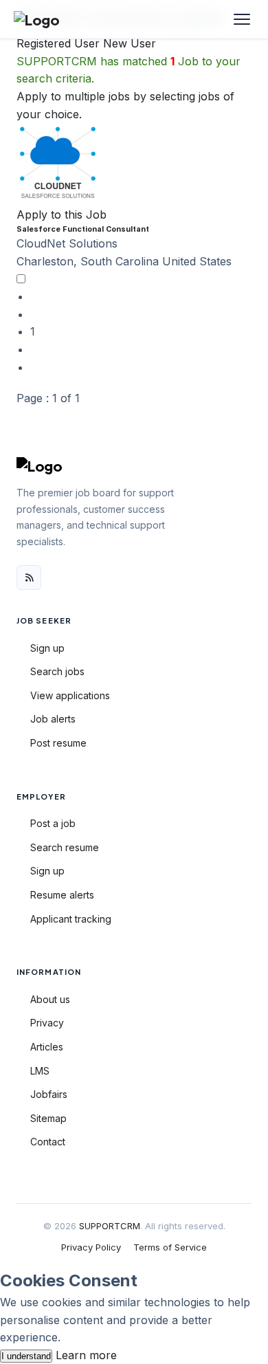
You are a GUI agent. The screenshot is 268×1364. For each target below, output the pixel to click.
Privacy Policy (91, 1247)
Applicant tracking (70, 919)
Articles (46, 1047)
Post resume (58, 743)
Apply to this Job (61, 214)
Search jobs (57, 671)
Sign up (47, 648)
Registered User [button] (58, 43)
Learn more (86, 1355)
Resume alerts (62, 895)
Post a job (53, 823)
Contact (47, 1141)
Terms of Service (170, 1247)
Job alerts (53, 719)
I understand (26, 1356)
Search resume (64, 847)
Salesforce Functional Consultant (82, 229)
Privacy (47, 1022)
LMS (39, 1071)
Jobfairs (48, 1094)
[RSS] (28, 577)
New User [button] (129, 43)
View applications (70, 695)
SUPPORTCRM (109, 1225)
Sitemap (48, 1118)
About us (50, 999)
